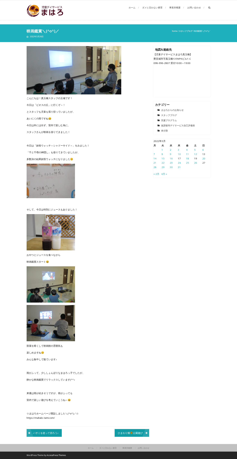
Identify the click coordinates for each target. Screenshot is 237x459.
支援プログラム (169, 120)
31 (179, 167)
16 (171, 158)
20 (203, 158)
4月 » (164, 173)
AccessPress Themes (56, 455)
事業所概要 (175, 7)
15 (163, 158)
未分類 (164, 130)
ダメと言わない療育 (152, 7)
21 (154, 162)
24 (179, 162)
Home (174, 31)
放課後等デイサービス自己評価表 (178, 125)
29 (163, 167)
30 (171, 167)
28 (154, 167)
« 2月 (156, 173)
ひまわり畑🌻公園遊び (130, 433)
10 (179, 154)
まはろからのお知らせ (172, 109)
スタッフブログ (186, 31)
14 (154, 158)
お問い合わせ (194, 7)
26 (195, 162)
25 (187, 162)
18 (187, 158)
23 (171, 162)
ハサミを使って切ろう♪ (46, 433)
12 (195, 154)
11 (187, 154)
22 (163, 162)
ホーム (132, 7)
